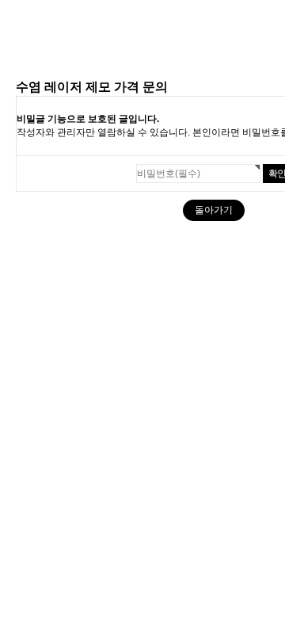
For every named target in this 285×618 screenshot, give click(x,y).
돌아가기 (214, 210)
